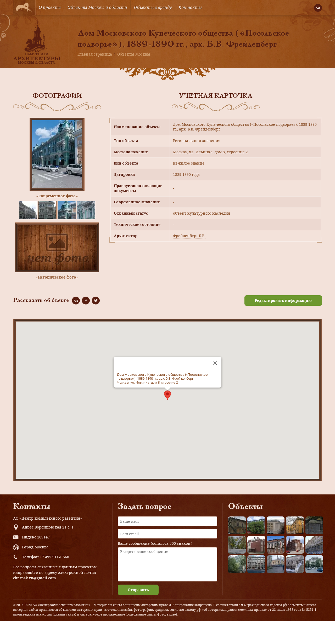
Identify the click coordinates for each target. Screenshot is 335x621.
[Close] (215, 363)
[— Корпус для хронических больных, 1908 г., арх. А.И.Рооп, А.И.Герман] (275, 525)
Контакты (190, 7)
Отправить (138, 589)
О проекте (50, 7)
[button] (167, 395)
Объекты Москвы (133, 54)
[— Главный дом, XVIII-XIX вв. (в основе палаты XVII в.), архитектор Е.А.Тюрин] (237, 525)
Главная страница (94, 54)
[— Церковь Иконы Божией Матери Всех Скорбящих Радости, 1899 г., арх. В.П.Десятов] (295, 545)
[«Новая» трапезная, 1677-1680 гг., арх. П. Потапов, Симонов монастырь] (295, 564)
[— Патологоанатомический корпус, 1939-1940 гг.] (256, 545)
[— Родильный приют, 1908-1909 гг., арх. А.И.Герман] (275, 545)
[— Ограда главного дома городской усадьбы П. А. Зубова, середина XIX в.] (314, 525)
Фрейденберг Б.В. (189, 235)
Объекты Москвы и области (97, 7)
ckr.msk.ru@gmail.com (34, 577)
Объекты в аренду (153, 7)
